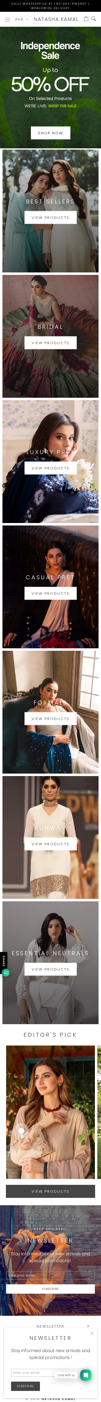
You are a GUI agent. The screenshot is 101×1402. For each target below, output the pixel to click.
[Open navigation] (7, 19)
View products (51, 217)
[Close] (92, 1333)
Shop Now (50, 133)
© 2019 (50, 1399)
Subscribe (25, 1386)
